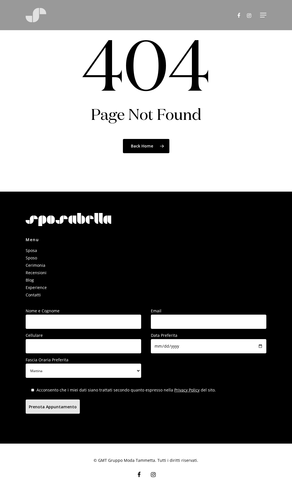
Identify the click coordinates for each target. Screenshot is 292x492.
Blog (30, 280)
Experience (36, 287)
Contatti (33, 295)
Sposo (31, 258)
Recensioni (36, 272)
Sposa (31, 250)
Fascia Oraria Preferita (47, 359)
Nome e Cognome (43, 310)
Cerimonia (35, 265)
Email (156, 310)
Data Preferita (164, 335)
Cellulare (34, 335)
